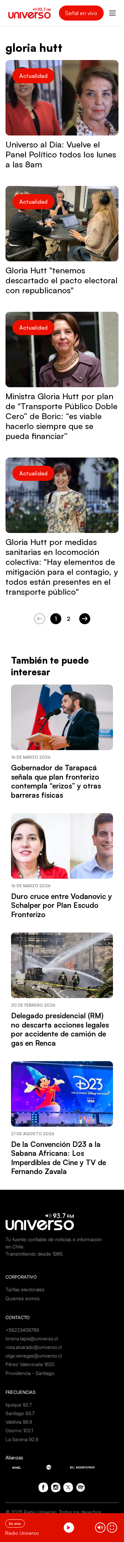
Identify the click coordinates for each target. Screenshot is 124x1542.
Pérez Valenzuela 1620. (30, 1364)
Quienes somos (23, 1298)
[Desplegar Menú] (112, 13)
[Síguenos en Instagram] (55, 1487)
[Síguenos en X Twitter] (68, 1487)
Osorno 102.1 (19, 1430)
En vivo (15, 1523)
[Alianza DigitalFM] (49, 1467)
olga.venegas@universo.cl (34, 1356)
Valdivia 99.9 (19, 1422)
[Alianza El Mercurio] (82, 1467)
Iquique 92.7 (19, 1405)
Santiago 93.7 (20, 1413)
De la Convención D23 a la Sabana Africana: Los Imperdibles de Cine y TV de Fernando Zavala (58, 1158)
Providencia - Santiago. (30, 1373)
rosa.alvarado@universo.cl (34, 1347)
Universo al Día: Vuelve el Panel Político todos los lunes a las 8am (61, 154)
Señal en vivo (81, 13)
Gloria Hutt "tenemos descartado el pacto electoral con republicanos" (61, 280)
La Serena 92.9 (22, 1439)
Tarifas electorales (25, 1289)
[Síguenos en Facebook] (43, 1487)
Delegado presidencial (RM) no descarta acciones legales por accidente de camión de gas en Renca (60, 1029)
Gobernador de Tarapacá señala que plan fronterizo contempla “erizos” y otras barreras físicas (56, 781)
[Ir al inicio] (29, 13)
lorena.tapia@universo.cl (32, 1338)
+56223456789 (22, 1330)
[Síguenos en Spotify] (80, 1487)
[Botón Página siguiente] (84, 618)
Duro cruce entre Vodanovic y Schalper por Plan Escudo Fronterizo (61, 905)
